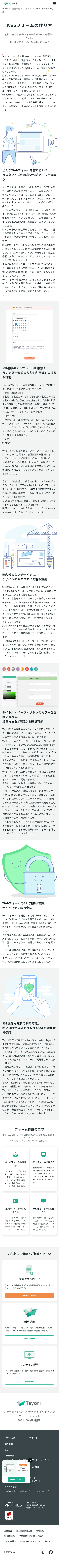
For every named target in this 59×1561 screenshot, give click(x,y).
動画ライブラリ (26, 1491)
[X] (42, 1552)
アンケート (45, 1459)
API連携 (35, 1467)
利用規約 (40, 1530)
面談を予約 (29, 1381)
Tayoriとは (10, 1437)
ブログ (49, 1491)
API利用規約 (9, 1536)
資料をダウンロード (16, 1479)
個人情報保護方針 (24, 1530)
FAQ (18, 1459)
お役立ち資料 (11, 1491)
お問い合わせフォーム (30, 1541)
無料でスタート (29, 1338)
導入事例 (9, 1444)
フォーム (10, 1459)
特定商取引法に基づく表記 (31, 1536)
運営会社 (8, 1530)
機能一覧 (10, 1455)
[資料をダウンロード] (16, 1468)
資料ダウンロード (29, 1295)
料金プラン (35, 1437)
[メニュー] (54, 3)
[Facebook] (50, 1552)
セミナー (40, 1491)
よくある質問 (10, 1541)
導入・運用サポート (32, 1480)
